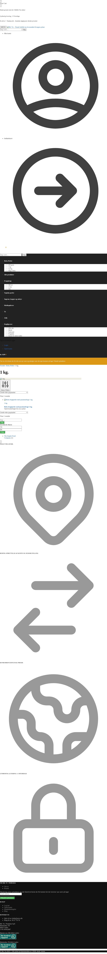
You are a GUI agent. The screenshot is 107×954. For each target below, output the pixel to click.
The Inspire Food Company (10, 437)
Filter (2, 432)
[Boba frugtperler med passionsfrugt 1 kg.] (42, 400)
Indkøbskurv (8, 138)
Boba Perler (10, 366)
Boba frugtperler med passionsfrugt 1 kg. (18, 407)
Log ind (6, 905)
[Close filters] (1, 442)
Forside (2, 366)
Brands (6, 888)
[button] (3, 247)
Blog (5, 911)
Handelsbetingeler (10, 909)
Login (6, 345)
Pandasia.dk (10, 21)
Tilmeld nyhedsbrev (59, 361)
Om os (6, 886)
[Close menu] (1, 1)
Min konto (7, 33)
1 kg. (6, 403)
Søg (24, 29)
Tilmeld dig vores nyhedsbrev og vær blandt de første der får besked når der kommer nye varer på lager (34, 892)
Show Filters (5, 390)
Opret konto (8, 349)
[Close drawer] (1, 5)
